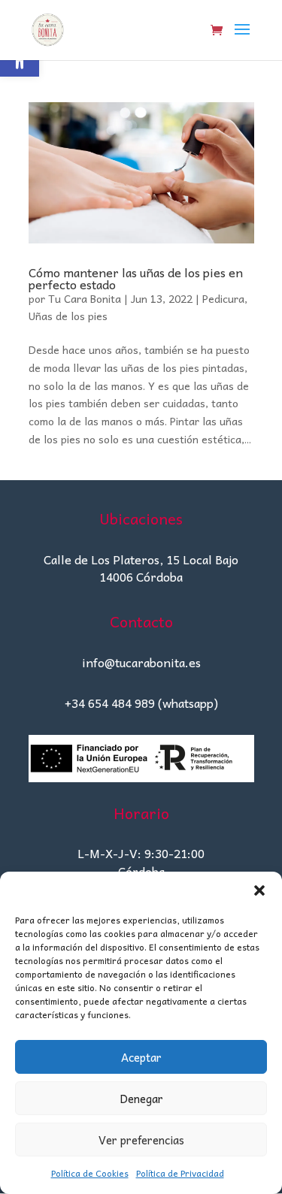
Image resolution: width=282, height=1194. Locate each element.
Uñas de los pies (68, 315)
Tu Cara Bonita (84, 298)
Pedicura (223, 298)
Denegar (141, 1099)
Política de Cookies (90, 1172)
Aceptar (141, 1057)
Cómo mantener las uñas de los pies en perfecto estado (136, 278)
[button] (259, 890)
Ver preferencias (141, 1140)
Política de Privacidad (180, 1172)
